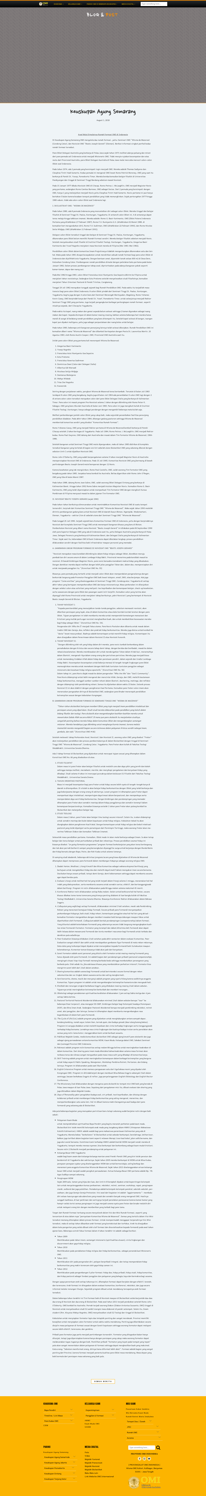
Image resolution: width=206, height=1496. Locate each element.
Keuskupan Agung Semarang (55, 1452)
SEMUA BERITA (103, 1381)
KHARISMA (58, 4)
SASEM (88, 1427)
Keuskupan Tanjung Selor (55, 1478)
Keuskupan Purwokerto (55, 1468)
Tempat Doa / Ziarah (136, 1421)
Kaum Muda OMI (92, 1424)
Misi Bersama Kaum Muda (137, 1413)
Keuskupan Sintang (52, 1473)
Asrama (130, 1437)
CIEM (45, 1425)
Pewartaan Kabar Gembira (137, 1409)
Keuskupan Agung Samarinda (57, 1457)
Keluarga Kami (74, 4)
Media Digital (128, 4)
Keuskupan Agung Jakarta (58, 1462)
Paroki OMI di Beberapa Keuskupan (101, 4)
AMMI (87, 1420)
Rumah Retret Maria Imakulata (140, 1417)
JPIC (141, 1426)
